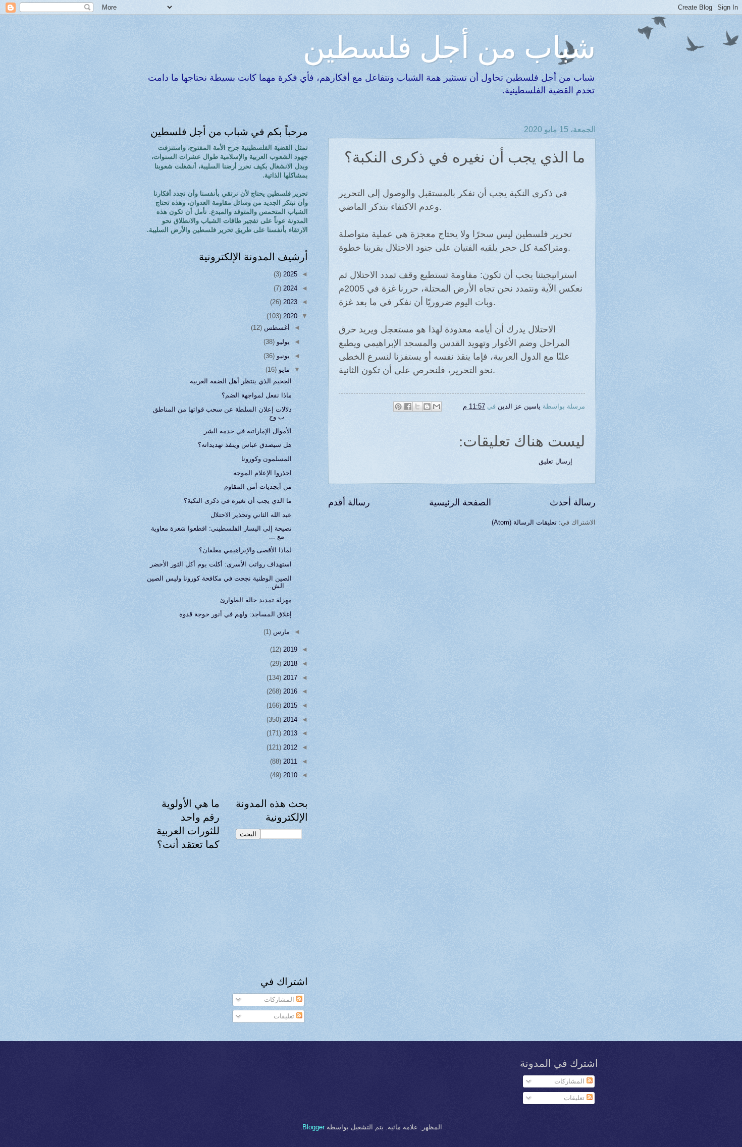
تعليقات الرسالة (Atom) (524, 522)
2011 (289, 761)
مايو (283, 369)
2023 (289, 302)
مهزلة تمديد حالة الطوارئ (256, 600)
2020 (289, 316)
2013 (289, 733)
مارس (280, 632)
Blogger (313, 1127)
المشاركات (280, 999)
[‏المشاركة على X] (417, 407)
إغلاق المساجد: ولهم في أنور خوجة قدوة (235, 614)
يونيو (282, 356)
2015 (289, 705)
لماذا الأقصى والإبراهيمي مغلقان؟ (245, 550)
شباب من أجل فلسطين (449, 46)
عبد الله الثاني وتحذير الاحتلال (251, 515)
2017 (289, 677)
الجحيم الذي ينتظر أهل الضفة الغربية (241, 381)
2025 (289, 274)
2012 (289, 747)
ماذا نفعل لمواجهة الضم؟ (257, 395)
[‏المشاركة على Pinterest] (398, 407)
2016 (289, 691)
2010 (289, 775)
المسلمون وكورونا (266, 459)
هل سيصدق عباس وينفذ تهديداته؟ (245, 444)
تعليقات (285, 1016)
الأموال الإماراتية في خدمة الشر (248, 431)
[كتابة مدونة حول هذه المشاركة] (427, 407)
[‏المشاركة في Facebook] (408, 407)
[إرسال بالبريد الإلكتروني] (437, 407)
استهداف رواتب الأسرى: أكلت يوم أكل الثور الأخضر (221, 564)
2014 (289, 719)
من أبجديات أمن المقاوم (258, 486)
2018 (289, 663)
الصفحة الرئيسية (460, 502)
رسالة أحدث (573, 502)
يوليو (282, 342)
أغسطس (276, 327)
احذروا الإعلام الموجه (262, 473)
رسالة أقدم (349, 502)
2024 (289, 288)
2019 (289, 649)
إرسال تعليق (555, 461)
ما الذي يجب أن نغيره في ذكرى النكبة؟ (238, 500)
